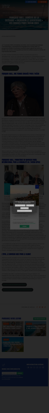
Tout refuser (30, 205)
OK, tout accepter (20, 205)
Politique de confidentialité (24, 211)
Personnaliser (24, 208)
